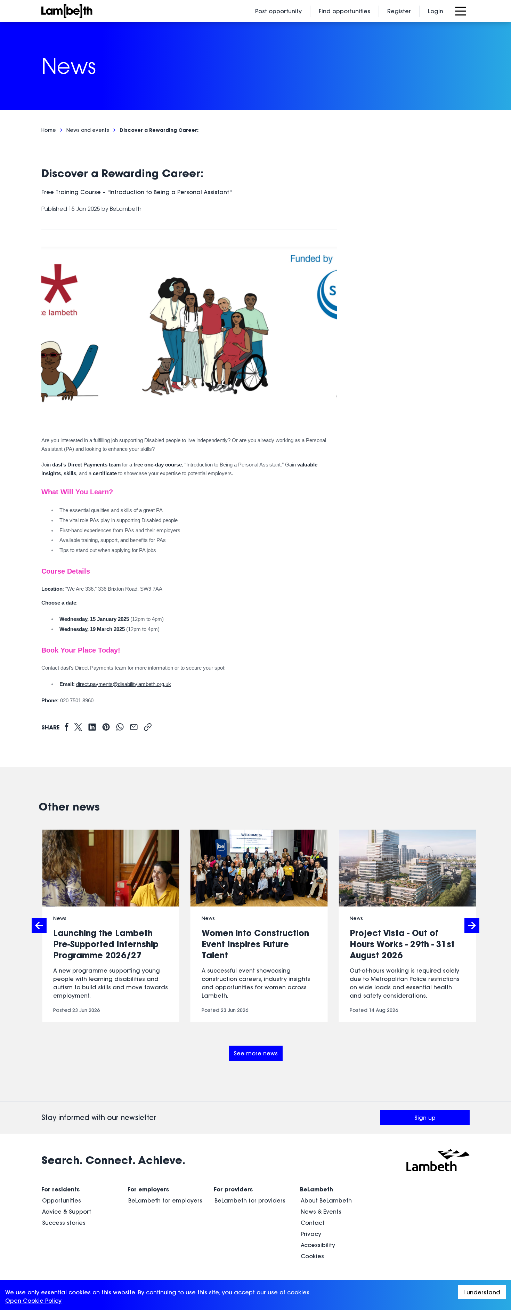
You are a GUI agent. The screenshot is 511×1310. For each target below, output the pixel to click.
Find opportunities (344, 11)
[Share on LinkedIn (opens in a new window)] (92, 727)
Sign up (442, 1119)
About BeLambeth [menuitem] (326, 1200)
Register (399, 11)
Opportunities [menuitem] (61, 1200)
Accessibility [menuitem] (318, 1244)
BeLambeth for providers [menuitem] (249, 1200)
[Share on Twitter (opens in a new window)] (78, 727)
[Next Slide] (471, 925)
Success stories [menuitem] (64, 1222)
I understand (481, 1292)
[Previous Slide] (39, 925)
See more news (256, 1053)
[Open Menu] (461, 11)
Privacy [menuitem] (311, 1233)
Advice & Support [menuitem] (66, 1211)
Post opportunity (278, 11)
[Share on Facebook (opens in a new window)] (66, 727)
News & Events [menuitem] (321, 1211)
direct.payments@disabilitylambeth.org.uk (123, 684)
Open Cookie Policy (33, 1300)
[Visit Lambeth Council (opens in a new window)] (438, 1160)
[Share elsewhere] (148, 727)
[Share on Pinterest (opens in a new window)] (106, 727)
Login (435, 11)
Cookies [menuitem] (312, 1256)
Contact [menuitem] (312, 1222)
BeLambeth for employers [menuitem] (165, 1200)
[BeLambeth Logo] (88, 11)
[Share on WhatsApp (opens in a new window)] (120, 727)
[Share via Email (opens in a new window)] (134, 727)
